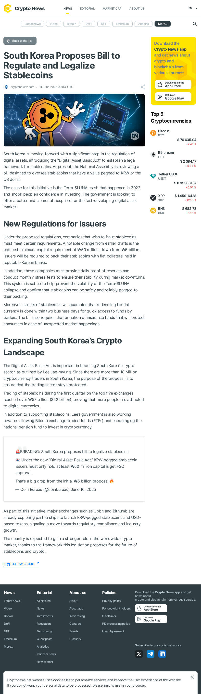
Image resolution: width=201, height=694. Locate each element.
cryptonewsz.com (19, 563)
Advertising (77, 616)
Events (73, 631)
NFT (104, 24)
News (67, 8)
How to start (45, 662)
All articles (43, 601)
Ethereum (122, 24)
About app (76, 608)
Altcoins (143, 24)
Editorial (87, 8)
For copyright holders (116, 608)
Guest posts (44, 639)
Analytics (43, 646)
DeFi (89, 24)
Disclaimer (109, 616)
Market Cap (112, 8)
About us (136, 8)
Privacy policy (111, 601)
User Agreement (113, 631)
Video (54, 24)
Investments (45, 616)
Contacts (75, 623)
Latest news (32, 24)
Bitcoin (71, 24)
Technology (44, 631)
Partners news (46, 654)
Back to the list (22, 40)
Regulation (44, 623)
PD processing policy (116, 623)
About (73, 601)
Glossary (75, 639)
